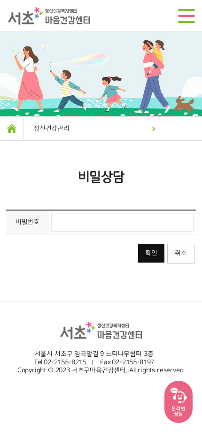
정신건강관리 (51, 128)
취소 (181, 253)
